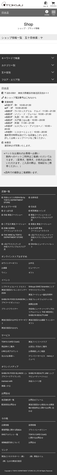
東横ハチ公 (6, 385)
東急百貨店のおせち (10, 327)
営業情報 (46, 15)
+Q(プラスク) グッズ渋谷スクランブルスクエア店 (15, 246)
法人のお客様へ (8, 355)
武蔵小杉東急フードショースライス (13, 229)
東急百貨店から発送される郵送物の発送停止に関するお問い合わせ (41, 407)
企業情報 (5, 425)
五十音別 (6, 72)
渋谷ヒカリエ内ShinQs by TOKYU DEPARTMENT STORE (14, 200)
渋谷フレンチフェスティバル (40, 299)
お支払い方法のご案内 (38, 346)
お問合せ (32, 442)
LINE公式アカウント (10, 351)
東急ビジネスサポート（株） (13, 456)
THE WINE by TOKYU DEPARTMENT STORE (13, 236)
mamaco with (7, 381)
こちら (29, 97)
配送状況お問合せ (9, 404)
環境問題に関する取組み (12, 429)
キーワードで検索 (11, 58)
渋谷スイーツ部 (35, 381)
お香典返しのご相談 (37, 351)
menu (53, 14)
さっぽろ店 (8, 210)
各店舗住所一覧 (8, 399)
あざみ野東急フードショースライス (40, 229)
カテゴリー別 (8, 65)
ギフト (31, 272)
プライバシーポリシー (38, 429)
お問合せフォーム (36, 399)
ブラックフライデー (10, 308)
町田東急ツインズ (38, 210)
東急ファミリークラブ (38, 341)
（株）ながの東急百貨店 (12, 461)
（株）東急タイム (36, 456)
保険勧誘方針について (11, 442)
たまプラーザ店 (10, 206)
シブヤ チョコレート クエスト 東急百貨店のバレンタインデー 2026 (15, 289)
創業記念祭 (33, 304)
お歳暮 (4, 267)
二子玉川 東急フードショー (15, 224)
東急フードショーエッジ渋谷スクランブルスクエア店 (42, 217)
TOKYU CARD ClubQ (10, 341)
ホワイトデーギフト (10, 263)
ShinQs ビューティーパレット (42, 245)
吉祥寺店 (34, 197)
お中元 (31, 263)
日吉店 (5, 12)
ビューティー (34, 267)
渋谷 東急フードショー (13, 215)
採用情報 (32, 425)
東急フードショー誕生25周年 (41, 294)
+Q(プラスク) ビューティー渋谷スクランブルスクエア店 (42, 237)
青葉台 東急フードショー (41, 224)
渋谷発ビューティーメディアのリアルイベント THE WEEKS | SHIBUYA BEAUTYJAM (41, 311)
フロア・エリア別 (11, 79)
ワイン (4, 272)
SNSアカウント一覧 (10, 434)
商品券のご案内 (8, 346)
